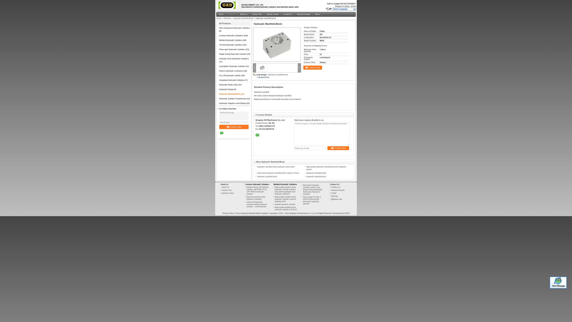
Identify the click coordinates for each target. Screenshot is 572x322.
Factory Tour (257, 14)
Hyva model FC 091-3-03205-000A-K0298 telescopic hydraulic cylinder (312, 200)
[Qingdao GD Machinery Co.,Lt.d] (354, 9)
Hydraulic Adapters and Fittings (232, 103)
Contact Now (235, 127)
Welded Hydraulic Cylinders (231, 40)
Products (231, 14)
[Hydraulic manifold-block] (277, 44)
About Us (243, 14)
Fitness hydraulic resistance (231, 71)
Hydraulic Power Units (228, 85)
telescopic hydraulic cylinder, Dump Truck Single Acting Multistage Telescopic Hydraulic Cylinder (312, 189)
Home (221, 14)
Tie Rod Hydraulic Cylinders (231, 45)
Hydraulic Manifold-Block (243, 18)
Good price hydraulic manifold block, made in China (278, 173)
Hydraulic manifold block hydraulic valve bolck (275, 167)
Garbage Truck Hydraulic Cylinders (234, 59)
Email (353, 6)
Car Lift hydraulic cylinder (230, 76)
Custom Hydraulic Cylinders (231, 36)
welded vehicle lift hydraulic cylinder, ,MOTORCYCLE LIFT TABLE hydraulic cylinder (258, 190)
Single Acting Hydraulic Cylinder (233, 54)
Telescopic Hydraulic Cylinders (232, 49)
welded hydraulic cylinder (285, 204)
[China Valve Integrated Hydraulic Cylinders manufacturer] (228, 5)
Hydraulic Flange (226, 89)
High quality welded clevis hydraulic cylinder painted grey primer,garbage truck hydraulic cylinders (285, 190)
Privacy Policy (228, 213)
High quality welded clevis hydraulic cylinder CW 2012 (286, 208)
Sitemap (334, 196)
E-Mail (333, 193)
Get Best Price (263, 77)
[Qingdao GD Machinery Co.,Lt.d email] (223, 135)
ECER (347, 213)
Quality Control (273, 14)
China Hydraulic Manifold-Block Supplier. (252, 213)
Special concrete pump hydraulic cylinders (256, 198)
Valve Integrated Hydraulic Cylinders (234, 28)
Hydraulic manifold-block (278, 75)
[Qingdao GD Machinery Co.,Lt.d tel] (229, 136)
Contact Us (287, 14)
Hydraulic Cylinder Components (232, 99)
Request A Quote (342, 6)
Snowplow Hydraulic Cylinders (232, 80)
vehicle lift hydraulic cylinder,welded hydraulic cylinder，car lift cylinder (257, 204)
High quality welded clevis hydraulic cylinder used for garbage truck (285, 199)
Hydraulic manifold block (267, 177)
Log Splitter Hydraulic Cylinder (232, 66)
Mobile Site (337, 199)
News (317, 14)
